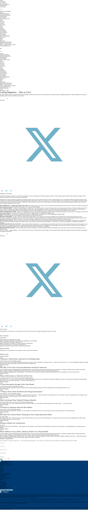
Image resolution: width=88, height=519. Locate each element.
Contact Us (2, 334)
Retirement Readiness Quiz (6, 42)
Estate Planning (3, 16)
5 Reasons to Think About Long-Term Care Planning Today (20, 359)
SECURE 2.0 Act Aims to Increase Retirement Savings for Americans (23, 367)
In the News (2, 37)
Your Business (3, 31)
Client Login (3, 6)
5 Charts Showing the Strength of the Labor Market (17, 384)
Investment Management (5, 15)
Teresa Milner (9, 193)
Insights (1, 28)
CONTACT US (3, 47)
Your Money (3, 29)
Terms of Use (13, 505)
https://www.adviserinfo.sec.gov (44, 502)
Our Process (2, 24)
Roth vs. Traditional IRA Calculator (7, 44)
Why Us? (2, 21)
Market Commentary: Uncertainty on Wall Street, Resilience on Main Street (16, 343)
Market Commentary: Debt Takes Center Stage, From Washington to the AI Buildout (18, 340)
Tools (1, 39)
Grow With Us (3, 3)
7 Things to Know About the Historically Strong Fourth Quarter (21, 391)
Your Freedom (3, 34)
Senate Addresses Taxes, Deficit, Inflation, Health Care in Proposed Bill (24, 431)
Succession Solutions (4, 4)
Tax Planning (3, 17)
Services (2, 12)
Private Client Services (5, 18)
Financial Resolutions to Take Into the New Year (16, 376)
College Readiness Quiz (5, 45)
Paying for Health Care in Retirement (12, 423)
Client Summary (9, 490)
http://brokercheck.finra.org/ (58, 502)
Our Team (2, 22)
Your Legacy (3, 33)
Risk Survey (2, 40)
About (1, 20)
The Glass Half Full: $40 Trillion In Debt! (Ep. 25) (11, 342)
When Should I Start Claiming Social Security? (10, 339)
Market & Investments (5, 36)
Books (1, 38)
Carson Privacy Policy (5, 505)
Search (1, 0)
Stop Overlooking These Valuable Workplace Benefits (18, 400)
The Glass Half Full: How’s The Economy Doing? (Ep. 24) (13, 344)
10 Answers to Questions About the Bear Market (16, 407)
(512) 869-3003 (3, 5)
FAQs (1, 26)
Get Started (2, 353)
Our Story (2, 23)
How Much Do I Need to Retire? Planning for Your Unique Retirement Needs (26, 414)
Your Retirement (3, 32)
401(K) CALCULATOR (5, 43)
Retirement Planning (4, 13)
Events (1, 27)
